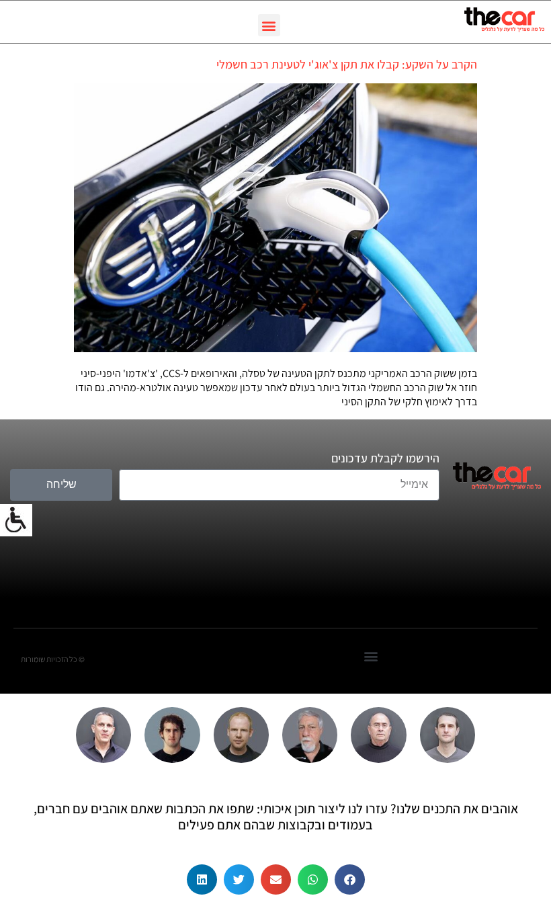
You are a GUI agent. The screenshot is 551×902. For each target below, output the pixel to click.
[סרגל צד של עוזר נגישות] (16, 520)
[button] (269, 25)
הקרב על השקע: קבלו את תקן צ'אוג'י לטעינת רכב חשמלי (346, 64)
